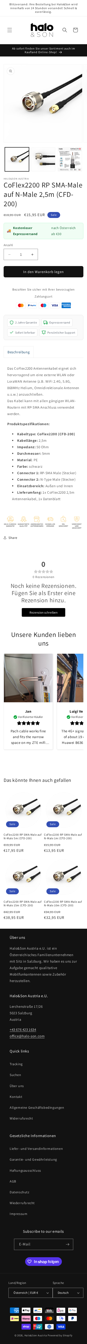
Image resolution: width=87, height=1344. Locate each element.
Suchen (15, 1075)
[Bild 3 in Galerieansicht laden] (70, 159)
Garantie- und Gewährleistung (33, 1159)
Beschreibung (18, 352)
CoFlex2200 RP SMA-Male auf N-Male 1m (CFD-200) (63, 836)
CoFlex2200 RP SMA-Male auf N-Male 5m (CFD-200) (23, 836)
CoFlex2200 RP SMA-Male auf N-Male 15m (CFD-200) (23, 903)
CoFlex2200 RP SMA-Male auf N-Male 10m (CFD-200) (63, 903)
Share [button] (12, 537)
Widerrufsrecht (21, 1118)
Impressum (18, 1214)
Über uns (17, 1086)
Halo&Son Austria (35, 1335)
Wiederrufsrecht (22, 1203)
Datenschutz (19, 1192)
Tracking (16, 1064)
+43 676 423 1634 (23, 1029)
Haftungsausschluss (25, 1170)
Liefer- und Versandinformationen (36, 1148)
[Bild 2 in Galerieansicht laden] (43, 159)
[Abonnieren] (67, 1244)
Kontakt (16, 1097)
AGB (13, 1181)
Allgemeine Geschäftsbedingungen (37, 1107)
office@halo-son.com (27, 1036)
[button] (9, 30)
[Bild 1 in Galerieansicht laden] (17, 159)
